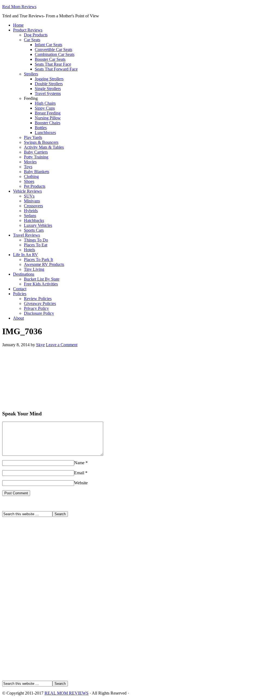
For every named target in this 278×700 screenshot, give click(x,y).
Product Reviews (27, 30)
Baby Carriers (36, 152)
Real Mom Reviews (19, 6)
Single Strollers (48, 88)
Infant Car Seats (48, 44)
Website (81, 483)
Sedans (30, 215)
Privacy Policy (36, 308)
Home (18, 25)
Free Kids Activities (41, 284)
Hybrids (31, 210)
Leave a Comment (61, 344)
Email (79, 472)
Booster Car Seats (50, 59)
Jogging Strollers (49, 79)
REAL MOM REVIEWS (67, 693)
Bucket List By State (41, 279)
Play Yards (33, 137)
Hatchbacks (34, 220)
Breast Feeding (48, 113)
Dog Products (36, 35)
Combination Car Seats (54, 54)
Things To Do (36, 240)
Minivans (32, 201)
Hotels (29, 249)
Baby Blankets (36, 171)
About (18, 318)
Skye (40, 344)
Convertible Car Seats (53, 49)
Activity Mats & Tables (44, 147)
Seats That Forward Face (56, 69)
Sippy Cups (45, 108)
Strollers (31, 74)
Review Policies (38, 298)
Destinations (23, 274)
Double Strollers (49, 83)
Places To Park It (38, 259)
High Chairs (45, 103)
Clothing (31, 176)
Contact (19, 289)
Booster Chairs (47, 122)
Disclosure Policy (39, 313)
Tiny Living (34, 269)
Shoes (29, 181)
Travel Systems (48, 93)
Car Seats (32, 39)
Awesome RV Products (44, 264)
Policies (19, 293)
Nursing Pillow (48, 118)
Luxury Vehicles (38, 225)
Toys (28, 166)
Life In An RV (25, 254)
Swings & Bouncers (41, 142)
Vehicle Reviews (27, 191)
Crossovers (33, 205)
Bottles (41, 127)
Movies (30, 162)
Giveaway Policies (40, 303)
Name (79, 462)
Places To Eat (35, 245)
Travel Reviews (26, 235)
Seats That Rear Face (53, 64)
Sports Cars (34, 230)
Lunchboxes (45, 132)
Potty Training (36, 157)
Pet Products (34, 186)
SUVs (29, 196)
